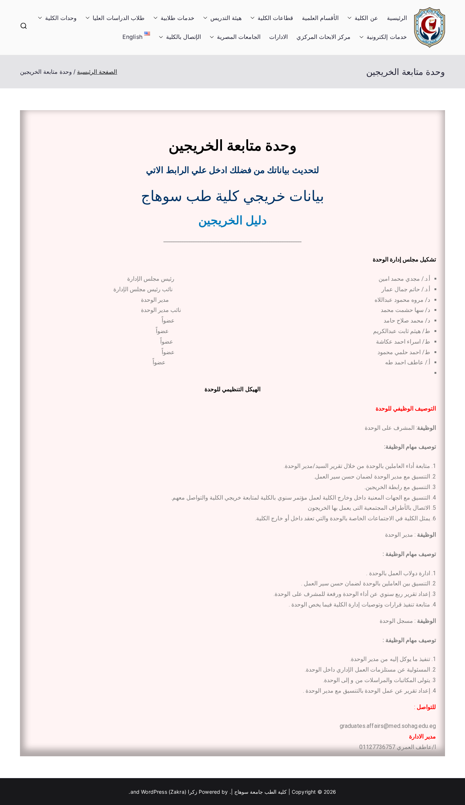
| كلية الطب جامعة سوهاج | (260, 792)
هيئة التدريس (226, 17)
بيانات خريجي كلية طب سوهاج (232, 196)
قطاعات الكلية (275, 17)
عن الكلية (366, 17)
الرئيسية (397, 17)
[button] (351, 18)
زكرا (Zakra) (183, 792)
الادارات (278, 36)
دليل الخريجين (232, 220)
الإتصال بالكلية (183, 36)
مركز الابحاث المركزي (323, 36)
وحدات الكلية (61, 17)
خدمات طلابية (177, 17)
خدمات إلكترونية (387, 36)
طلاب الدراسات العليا (118, 17)
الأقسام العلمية (320, 17)
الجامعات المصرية (238, 36)
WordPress (154, 792)
